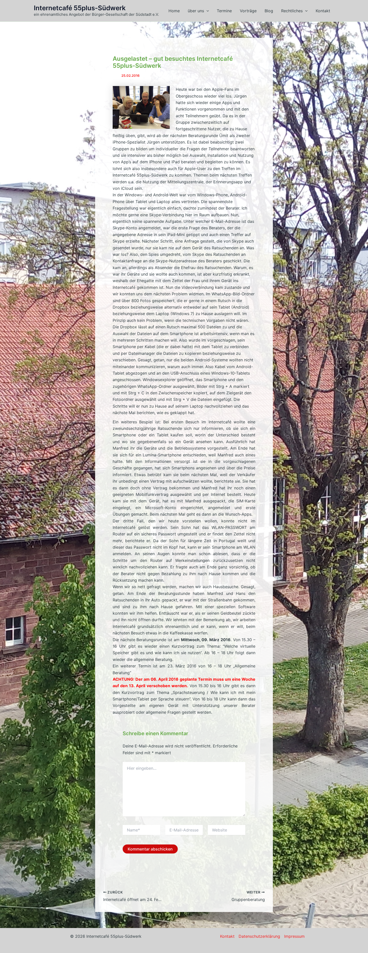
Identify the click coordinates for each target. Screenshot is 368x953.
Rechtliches (292, 10)
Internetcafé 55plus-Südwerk (80, 8)
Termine (224, 10)
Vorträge (248, 10)
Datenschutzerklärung (259, 936)
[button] (206, 11)
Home (174, 10)
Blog (269, 10)
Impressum (294, 936)
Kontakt (323, 10)
